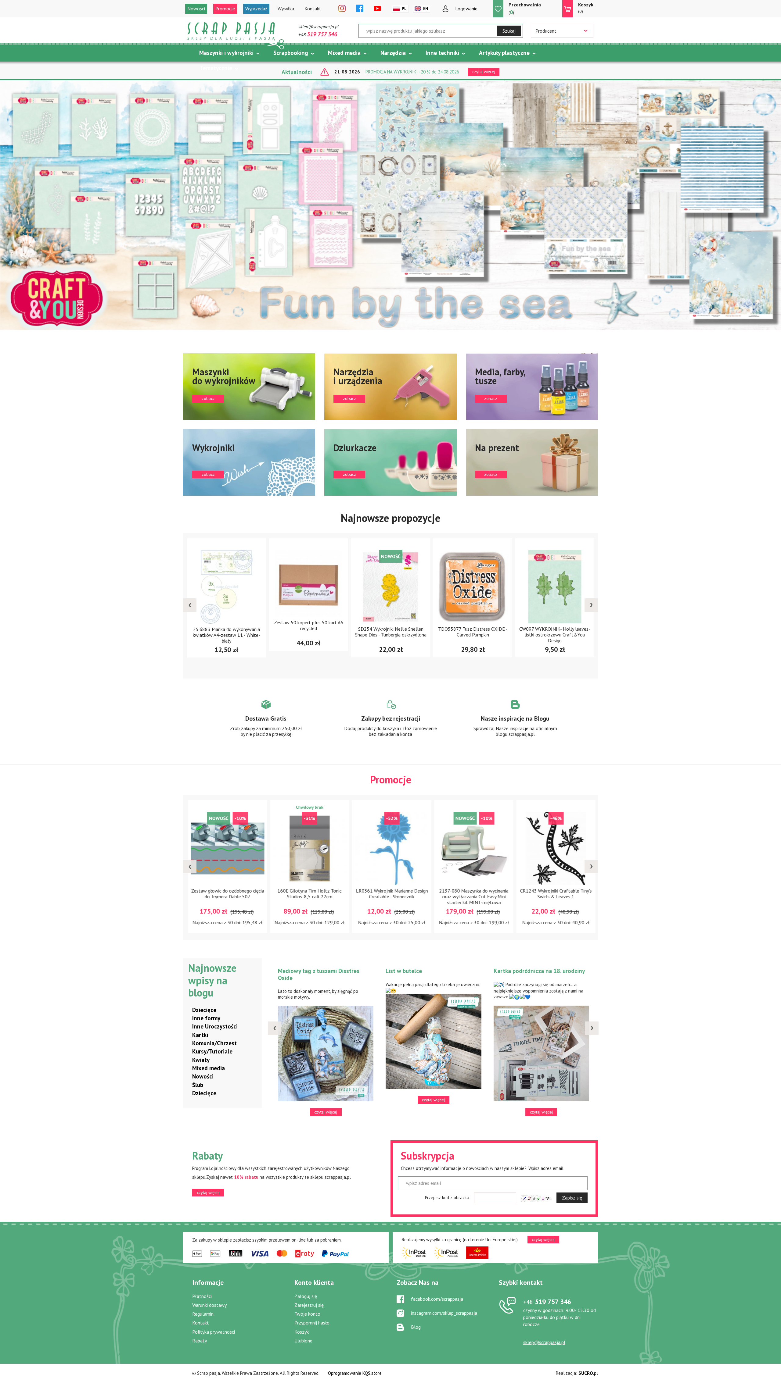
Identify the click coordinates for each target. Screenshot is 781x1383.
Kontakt (312, 8)
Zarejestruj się (309, 1305)
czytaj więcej (208, 1192)
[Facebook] (359, 9)
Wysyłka (286, 8)
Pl (404, 8)
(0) (585, 8)
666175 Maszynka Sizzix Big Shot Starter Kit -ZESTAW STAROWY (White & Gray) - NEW (589, 635)
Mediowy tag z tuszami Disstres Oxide (537, 974)
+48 (317, 34)
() (525, 9)
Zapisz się (572, 1198)
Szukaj (509, 31)
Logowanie (466, 8)
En (425, 8)
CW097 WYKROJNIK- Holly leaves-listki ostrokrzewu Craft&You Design (425, 635)
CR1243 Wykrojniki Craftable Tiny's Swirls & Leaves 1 (425, 894)
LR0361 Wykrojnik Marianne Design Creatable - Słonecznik (261, 894)
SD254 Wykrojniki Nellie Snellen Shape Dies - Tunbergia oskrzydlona (261, 632)
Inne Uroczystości (215, 1026)
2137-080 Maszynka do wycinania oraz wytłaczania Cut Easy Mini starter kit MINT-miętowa (343, 896)
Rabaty (199, 1341)
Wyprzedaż (256, 8)
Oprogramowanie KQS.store (355, 1373)
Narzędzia (393, 52)
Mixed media (344, 52)
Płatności (202, 1296)
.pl (588, 1373)
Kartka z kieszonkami (308, 971)
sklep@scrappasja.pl (318, 26)
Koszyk (301, 1332)
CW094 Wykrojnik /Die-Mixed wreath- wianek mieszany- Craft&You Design (507, 635)
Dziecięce (204, 1010)
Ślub (197, 1085)
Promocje (225, 8)
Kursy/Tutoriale (212, 1051)
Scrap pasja (231, 31)
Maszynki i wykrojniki (226, 52)
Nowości (196, 8)
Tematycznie (216, 68)
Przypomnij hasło (311, 1323)
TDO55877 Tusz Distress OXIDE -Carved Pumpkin (343, 632)
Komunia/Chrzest (214, 1043)
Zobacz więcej (266, 724)
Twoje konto (307, 1314)
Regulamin (203, 1314)
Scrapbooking (290, 52)
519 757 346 (547, 1301)
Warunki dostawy (209, 1305)
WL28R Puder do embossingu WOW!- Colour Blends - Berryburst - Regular (507, 896)
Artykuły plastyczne (504, 52)
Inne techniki (442, 52)
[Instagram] (342, 9)
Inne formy (206, 1018)
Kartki (200, 1035)
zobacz (249, 386)
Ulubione (303, 1341)
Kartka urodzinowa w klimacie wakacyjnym (427, 974)
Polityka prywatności (213, 1332)
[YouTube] (377, 9)
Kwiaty (201, 1060)
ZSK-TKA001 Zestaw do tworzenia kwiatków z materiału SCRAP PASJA (589, 894)
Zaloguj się (305, 1296)
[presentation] (189, 605)
